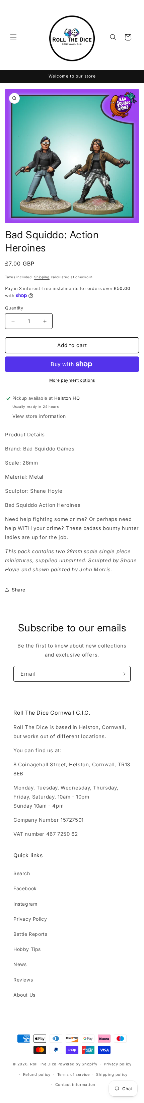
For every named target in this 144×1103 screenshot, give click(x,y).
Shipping (42, 277)
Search (21, 873)
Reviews (23, 979)
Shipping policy (112, 1074)
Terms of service (73, 1074)
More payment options (72, 380)
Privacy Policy (30, 919)
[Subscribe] (123, 674)
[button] (13, 37)
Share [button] (18, 589)
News (19, 964)
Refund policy (37, 1074)
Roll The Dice (43, 1064)
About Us (24, 995)
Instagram (25, 904)
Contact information (75, 1084)
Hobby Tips (27, 949)
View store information (39, 416)
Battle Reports (30, 934)
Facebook (25, 888)
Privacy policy (118, 1064)
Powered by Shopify (77, 1064)
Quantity (14, 307)
